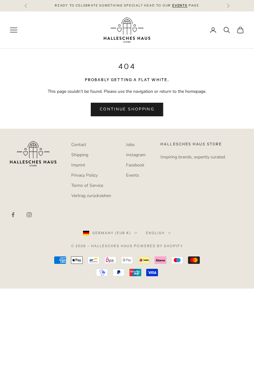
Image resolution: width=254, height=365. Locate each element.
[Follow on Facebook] (13, 215)
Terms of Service (87, 185)
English (155, 233)
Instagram (136, 155)
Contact (78, 145)
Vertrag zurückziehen (91, 196)
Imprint (78, 165)
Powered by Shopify (158, 246)
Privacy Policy (84, 175)
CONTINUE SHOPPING (127, 109)
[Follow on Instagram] (29, 215)
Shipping (79, 155)
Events (132, 175)
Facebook (135, 165)
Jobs (130, 145)
